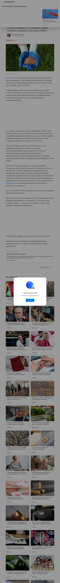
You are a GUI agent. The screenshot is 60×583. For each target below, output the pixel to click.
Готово (30, 300)
